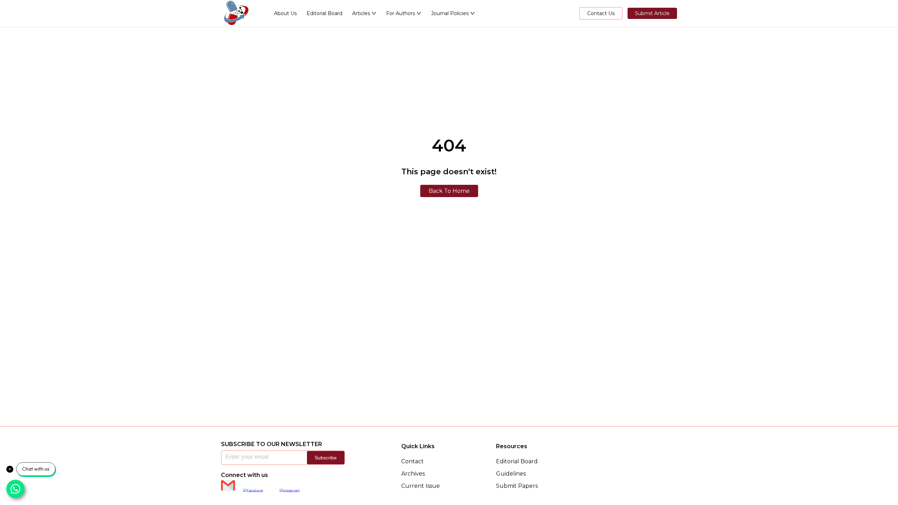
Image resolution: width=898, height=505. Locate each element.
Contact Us (601, 13)
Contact (412, 461)
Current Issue (420, 486)
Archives (413, 473)
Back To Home (449, 191)
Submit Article (652, 13)
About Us (285, 13)
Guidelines (511, 473)
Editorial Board (324, 13)
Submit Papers (517, 486)
